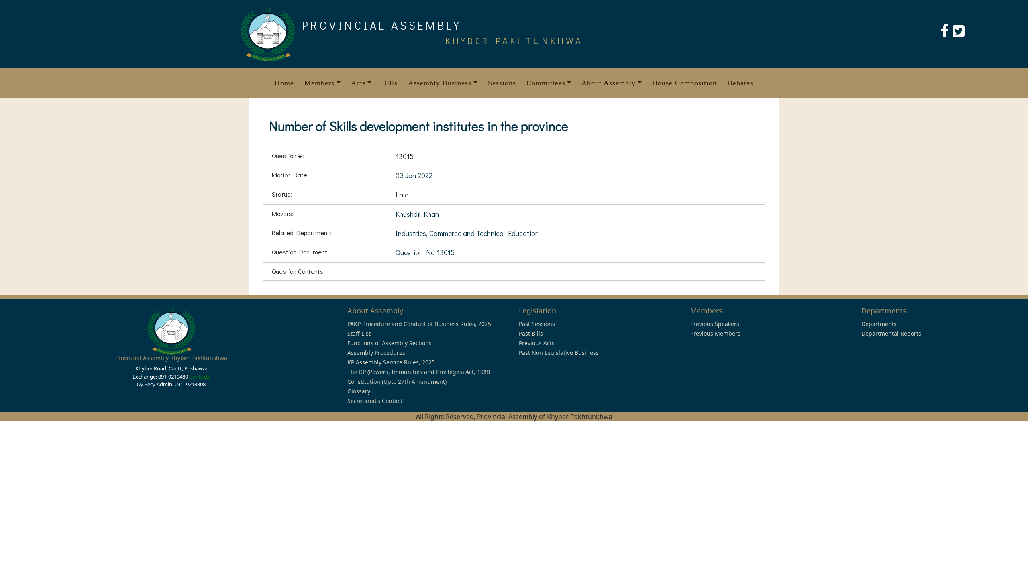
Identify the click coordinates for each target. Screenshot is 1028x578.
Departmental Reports (891, 333)
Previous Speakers (714, 324)
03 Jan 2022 (414, 175)
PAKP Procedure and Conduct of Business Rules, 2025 (419, 324)
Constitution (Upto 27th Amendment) (397, 381)
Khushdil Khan (417, 214)
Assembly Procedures (376, 352)
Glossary (358, 391)
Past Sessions (537, 324)
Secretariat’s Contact (374, 401)
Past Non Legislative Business (559, 352)
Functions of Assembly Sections (389, 343)
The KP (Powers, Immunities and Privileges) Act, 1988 (418, 372)
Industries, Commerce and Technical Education (467, 233)
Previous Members (715, 333)
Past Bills (531, 333)
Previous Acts (537, 343)
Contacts (199, 376)
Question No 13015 (425, 252)
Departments (879, 324)
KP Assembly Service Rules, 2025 (391, 362)
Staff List (359, 333)
